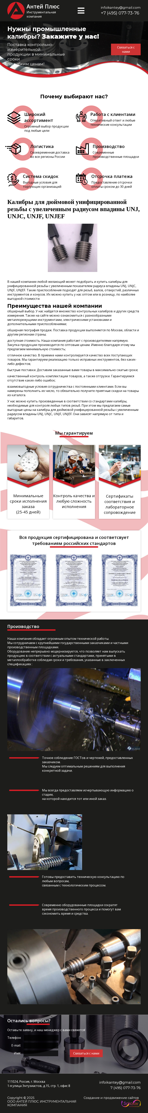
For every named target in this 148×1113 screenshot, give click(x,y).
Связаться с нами (86, 1053)
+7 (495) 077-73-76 (120, 13)
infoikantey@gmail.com (121, 7)
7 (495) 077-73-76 (125, 1088)
